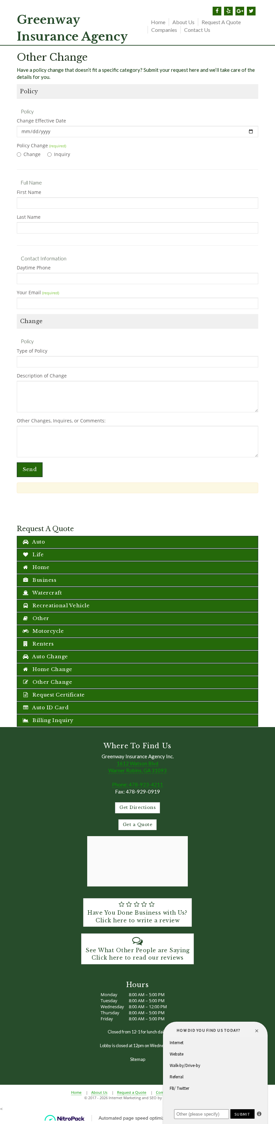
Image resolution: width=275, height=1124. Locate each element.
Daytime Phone (34, 267)
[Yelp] (228, 11)
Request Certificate (58, 695)
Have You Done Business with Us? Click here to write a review (137, 917)
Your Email (38, 292)
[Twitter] (251, 11)
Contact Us (197, 30)
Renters (42, 644)
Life (37, 555)
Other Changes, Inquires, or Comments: (61, 420)
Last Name (29, 217)
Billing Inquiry (52, 720)
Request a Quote (221, 22)
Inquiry (62, 154)
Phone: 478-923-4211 (137, 784)
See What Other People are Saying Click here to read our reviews (137, 954)
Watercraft (46, 593)
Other (40, 618)
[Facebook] (217, 11)
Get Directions (137, 807)
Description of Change (42, 375)
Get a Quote (138, 824)
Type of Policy (32, 351)
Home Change (51, 669)
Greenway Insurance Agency (72, 28)
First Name (29, 192)
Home (158, 22)
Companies (164, 30)
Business (44, 580)
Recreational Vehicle (60, 606)
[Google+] (239, 11)
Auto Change (49, 657)
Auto (38, 542)
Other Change (51, 682)
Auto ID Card (50, 708)
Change (32, 154)
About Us (183, 22)
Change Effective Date (41, 120)
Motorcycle (47, 631)
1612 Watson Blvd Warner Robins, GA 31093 (137, 766)
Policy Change (41, 145)
